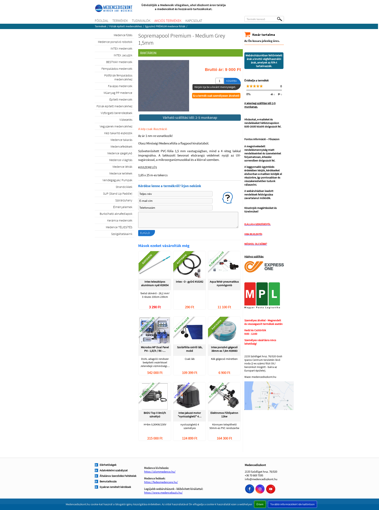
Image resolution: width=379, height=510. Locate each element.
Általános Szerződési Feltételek (118, 476)
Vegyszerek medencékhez (116, 126)
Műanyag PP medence (118, 93)
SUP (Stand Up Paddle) (117, 193)
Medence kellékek (120, 173)
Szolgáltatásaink (121, 234)
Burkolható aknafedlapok (116, 214)
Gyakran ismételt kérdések (115, 487)
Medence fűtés (123, 35)
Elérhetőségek (108, 465)
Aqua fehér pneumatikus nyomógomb (224, 283)
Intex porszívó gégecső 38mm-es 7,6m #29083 (224, 349)
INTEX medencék (121, 48)
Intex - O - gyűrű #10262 (189, 281)
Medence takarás (121, 140)
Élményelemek (122, 207)
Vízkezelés (125, 120)
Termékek (120, 20)
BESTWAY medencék (119, 62)
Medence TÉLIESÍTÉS (119, 227)
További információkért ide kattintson (292, 504)
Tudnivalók (141, 20)
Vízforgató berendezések (116, 113)
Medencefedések (121, 146)
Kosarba (231, 81)
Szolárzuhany (123, 200)
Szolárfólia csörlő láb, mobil (189, 349)
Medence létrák (122, 167)
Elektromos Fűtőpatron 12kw (224, 414)
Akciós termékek (167, 20)
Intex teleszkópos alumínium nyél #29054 (155, 283)
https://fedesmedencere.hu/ (161, 482)
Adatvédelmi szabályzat (114, 470)
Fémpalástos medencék (116, 69)
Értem (260, 504)
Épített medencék (120, 99)
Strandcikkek (124, 187)
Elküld (145, 233)
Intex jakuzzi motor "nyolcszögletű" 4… (189, 414)
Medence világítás (120, 160)
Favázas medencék (120, 86)
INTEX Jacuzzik (123, 55)
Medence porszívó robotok (115, 42)
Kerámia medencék (119, 220)
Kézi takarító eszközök (118, 133)
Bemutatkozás (108, 481)
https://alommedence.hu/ (159, 471)
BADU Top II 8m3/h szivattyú (155, 414)
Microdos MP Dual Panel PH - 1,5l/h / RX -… (155, 349)
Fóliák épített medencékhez (125, 26)
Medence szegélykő (119, 153)
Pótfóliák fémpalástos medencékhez (118, 77)
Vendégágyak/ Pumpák (117, 180)
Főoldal (101, 20)
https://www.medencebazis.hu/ (163, 492)
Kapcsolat (193, 20)
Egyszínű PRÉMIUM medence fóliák (165, 26)
